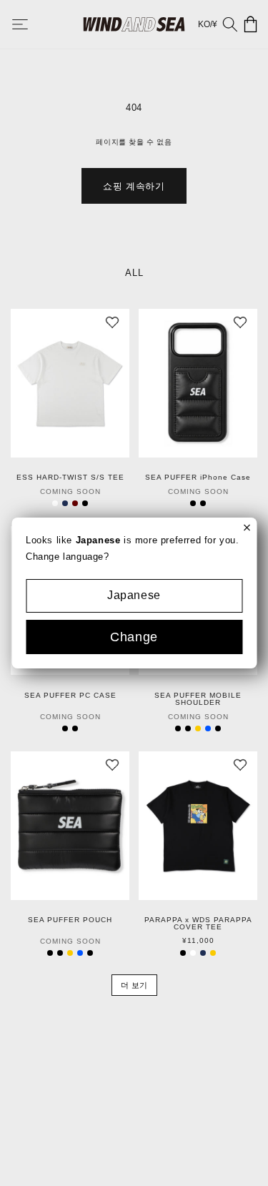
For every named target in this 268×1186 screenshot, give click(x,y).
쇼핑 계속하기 (133, 186)
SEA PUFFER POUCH (70, 920)
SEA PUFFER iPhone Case (198, 477)
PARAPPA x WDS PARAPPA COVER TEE (198, 923)
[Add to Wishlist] (112, 326)
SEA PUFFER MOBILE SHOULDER (198, 699)
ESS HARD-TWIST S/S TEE (70, 477)
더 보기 (134, 985)
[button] (30, 24)
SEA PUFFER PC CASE (70, 695)
